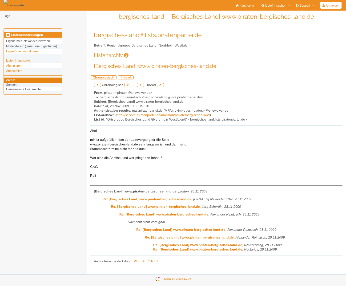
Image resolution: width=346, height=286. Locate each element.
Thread (125, 77)
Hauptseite (246, 5)
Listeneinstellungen (26, 35)
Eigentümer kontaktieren (22, 51)
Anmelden (332, 5)
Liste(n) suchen (275, 5)
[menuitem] (245, 5)
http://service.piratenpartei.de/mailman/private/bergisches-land (163, 115)
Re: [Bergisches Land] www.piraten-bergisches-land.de (146, 199)
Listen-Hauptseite (18, 60)
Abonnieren (13, 65)
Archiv (10, 80)
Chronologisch (103, 77)
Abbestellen (14, 71)
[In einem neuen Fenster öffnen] (126, 55)
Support (304, 5)
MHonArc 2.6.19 (145, 261)
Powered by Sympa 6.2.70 (176, 279)
